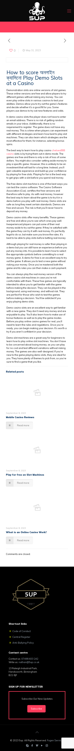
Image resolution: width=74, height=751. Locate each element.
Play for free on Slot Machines (25, 474)
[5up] (37, 11)
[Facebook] (32, 745)
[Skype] (27, 745)
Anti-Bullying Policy (23, 642)
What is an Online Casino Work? (26, 532)
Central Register (21, 636)
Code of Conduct (21, 631)
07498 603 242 (29, 658)
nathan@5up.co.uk (29, 662)
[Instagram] (47, 745)
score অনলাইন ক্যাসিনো (30, 75)
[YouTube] (42, 745)
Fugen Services (55, 740)
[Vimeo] (37, 745)
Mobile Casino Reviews (20, 417)
